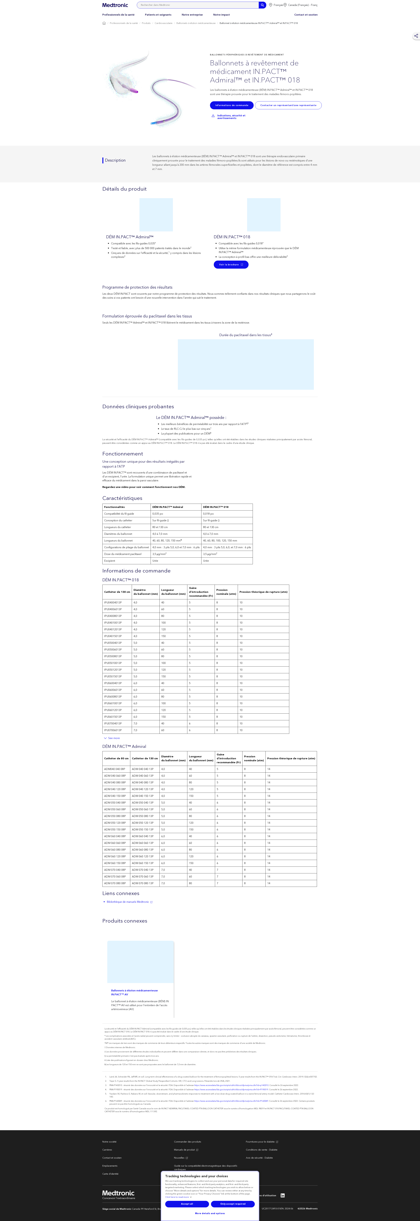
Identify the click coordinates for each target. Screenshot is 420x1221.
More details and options (210, 1213)
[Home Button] (104, 23)
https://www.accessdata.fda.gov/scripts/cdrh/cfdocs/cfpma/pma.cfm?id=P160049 (231, 1101)
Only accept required (233, 1204)
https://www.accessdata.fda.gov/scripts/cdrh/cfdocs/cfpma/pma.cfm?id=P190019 (231, 1089)
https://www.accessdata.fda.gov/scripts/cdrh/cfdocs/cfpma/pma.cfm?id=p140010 (231, 1085)
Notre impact (221, 14)
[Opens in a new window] (283, 1196)
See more (114, 738)
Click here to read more (177, 1197)
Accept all (187, 1204)
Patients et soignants (158, 14)
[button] (276, 5)
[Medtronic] (115, 5)
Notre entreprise (192, 14)
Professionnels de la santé (118, 14)
